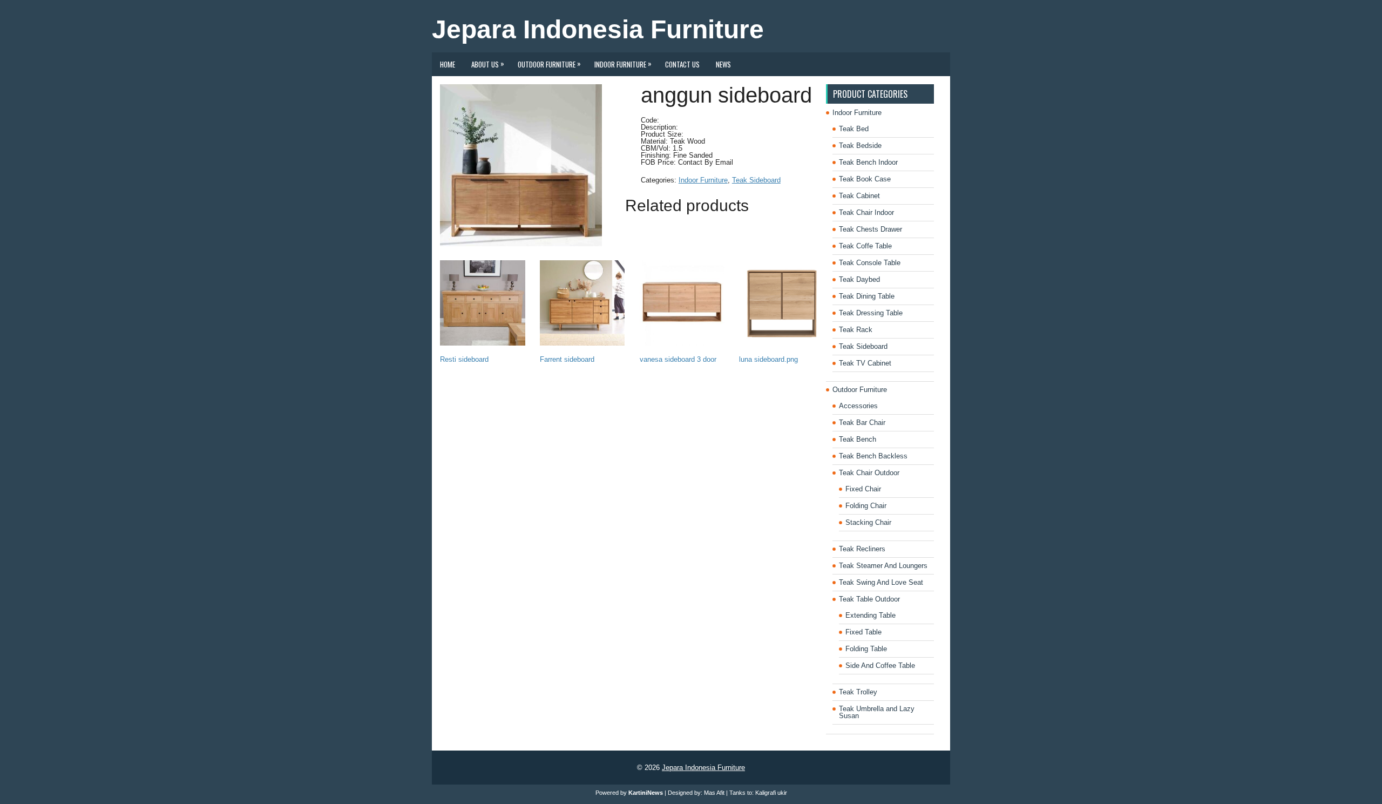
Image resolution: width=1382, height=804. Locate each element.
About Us (487, 64)
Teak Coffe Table (865, 246)
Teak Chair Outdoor (869, 473)
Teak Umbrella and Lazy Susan (876, 712)
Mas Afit (714, 792)
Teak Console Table (869, 263)
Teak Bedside (860, 145)
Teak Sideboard (756, 180)
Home (447, 64)
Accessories (858, 406)
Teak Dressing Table (871, 313)
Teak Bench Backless (873, 456)
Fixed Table (863, 632)
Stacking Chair (868, 522)
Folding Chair (865, 506)
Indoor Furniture (623, 64)
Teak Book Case (865, 179)
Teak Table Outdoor (869, 599)
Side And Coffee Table (880, 665)
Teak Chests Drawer (870, 229)
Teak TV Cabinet (865, 363)
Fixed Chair (863, 489)
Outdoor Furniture (549, 64)
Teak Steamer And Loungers (883, 566)
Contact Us (682, 64)
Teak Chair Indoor (866, 212)
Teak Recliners (862, 549)
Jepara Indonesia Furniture (598, 29)
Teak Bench (857, 439)
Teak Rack (855, 330)
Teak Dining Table (867, 296)
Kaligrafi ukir (771, 792)
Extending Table (870, 615)
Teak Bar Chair (862, 422)
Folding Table (866, 649)
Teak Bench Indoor (868, 162)
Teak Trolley (858, 692)
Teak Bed (854, 129)
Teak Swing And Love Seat (881, 582)
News (723, 64)
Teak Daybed (859, 279)
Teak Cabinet (859, 196)
